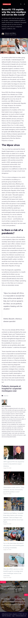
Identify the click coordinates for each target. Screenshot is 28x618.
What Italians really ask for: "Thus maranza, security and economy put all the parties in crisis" (13, 490)
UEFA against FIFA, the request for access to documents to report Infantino (13, 464)
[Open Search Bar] (21, 4)
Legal (13, 615)
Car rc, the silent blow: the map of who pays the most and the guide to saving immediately (13, 545)
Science (6, 395)
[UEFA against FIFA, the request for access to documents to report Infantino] (14, 458)
